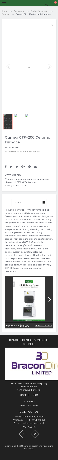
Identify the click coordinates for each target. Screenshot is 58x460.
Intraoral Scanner (29, 405)
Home (5, 11)
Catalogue (19, 11)
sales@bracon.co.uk (33, 423)
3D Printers (29, 401)
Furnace (6, 14)
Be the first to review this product (22, 152)
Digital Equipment (39, 11)
